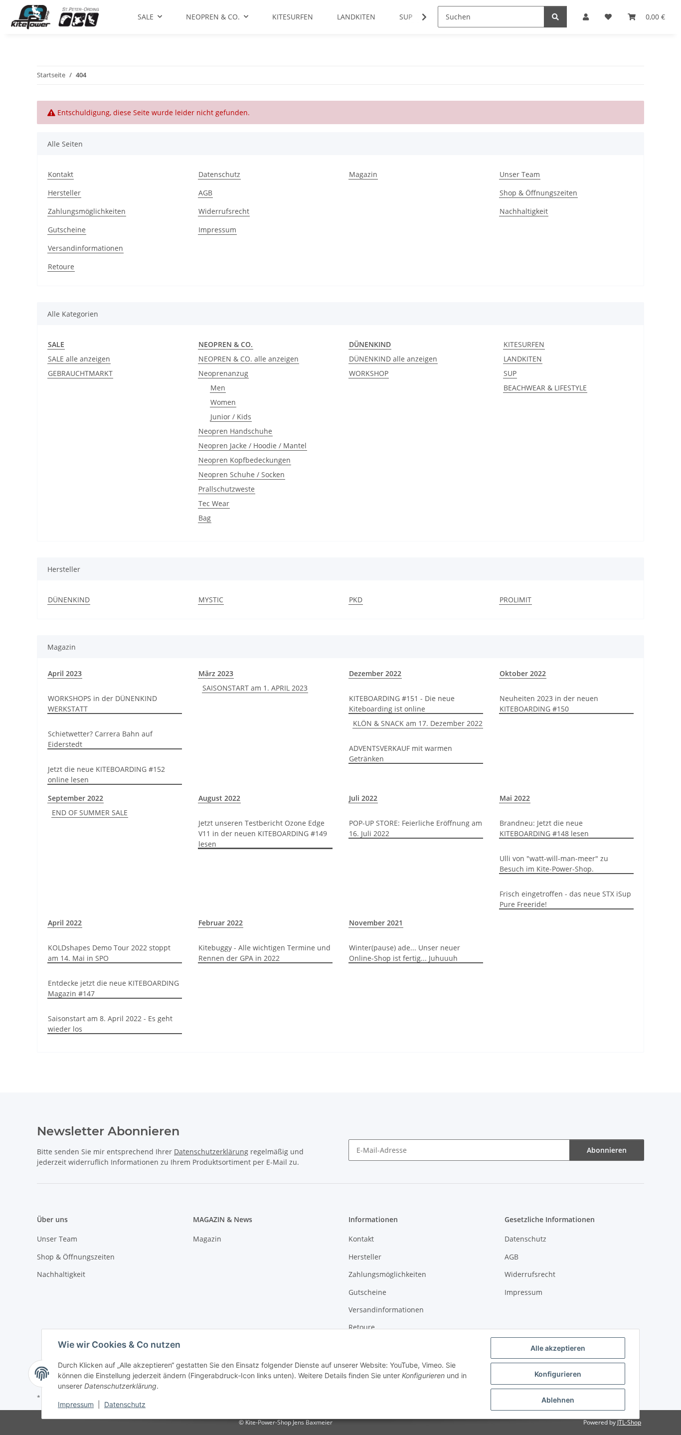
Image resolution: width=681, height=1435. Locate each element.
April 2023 (65, 673)
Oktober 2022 (523, 673)
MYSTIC (210, 599)
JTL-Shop (629, 1422)
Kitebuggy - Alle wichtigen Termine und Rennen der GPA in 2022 (264, 953)
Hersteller (64, 192)
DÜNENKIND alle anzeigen (393, 358)
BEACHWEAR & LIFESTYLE (545, 387)
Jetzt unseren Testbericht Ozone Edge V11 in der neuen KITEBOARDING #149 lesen (262, 833)
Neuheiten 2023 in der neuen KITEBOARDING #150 (549, 704)
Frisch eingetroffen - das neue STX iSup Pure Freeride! (565, 899)
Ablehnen (557, 1400)
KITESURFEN (524, 344)
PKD (355, 599)
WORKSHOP (368, 373)
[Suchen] (555, 16)
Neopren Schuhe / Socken (241, 474)
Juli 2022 (363, 798)
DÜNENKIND (69, 599)
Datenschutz (125, 1404)
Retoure (61, 266)
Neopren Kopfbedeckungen (244, 460)
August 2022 (219, 798)
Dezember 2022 (375, 673)
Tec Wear (213, 503)
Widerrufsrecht (223, 211)
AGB (205, 192)
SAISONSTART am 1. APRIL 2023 (255, 688)
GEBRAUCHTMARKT (80, 373)
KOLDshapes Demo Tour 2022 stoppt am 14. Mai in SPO (109, 953)
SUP (510, 373)
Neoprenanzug (223, 373)
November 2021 (376, 922)
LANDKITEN (523, 358)
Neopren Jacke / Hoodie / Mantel (252, 445)
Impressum (76, 1404)
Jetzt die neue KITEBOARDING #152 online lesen (106, 774)
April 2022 (65, 922)
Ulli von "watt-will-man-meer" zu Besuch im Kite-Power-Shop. (554, 864)
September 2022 (75, 798)
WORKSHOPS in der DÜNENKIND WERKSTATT (102, 704)
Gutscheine (67, 229)
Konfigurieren (557, 1374)
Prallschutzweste (226, 489)
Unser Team (520, 174)
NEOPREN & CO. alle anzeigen (248, 358)
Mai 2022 (515, 798)
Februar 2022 (220, 922)
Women (223, 402)
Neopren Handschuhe (235, 431)
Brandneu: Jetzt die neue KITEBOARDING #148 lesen (544, 828)
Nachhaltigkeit (524, 211)
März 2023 (215, 673)
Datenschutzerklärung (211, 1151)
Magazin (363, 174)
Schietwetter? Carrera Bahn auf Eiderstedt (100, 739)
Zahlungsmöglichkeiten (87, 211)
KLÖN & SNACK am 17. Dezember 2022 (418, 723)
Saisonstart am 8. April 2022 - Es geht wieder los (110, 1024)
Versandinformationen (85, 248)
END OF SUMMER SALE (90, 812)
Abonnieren (607, 1150)
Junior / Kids (230, 416)
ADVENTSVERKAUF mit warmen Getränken (400, 753)
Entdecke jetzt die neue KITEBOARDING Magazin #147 (113, 988)
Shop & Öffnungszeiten (538, 192)
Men (217, 387)
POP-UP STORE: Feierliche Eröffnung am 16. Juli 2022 (415, 828)
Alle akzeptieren (557, 1348)
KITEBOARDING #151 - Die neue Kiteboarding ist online (402, 704)
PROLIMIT (515, 599)
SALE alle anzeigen (79, 358)
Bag (204, 518)
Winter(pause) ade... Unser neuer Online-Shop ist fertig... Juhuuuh (404, 953)
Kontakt (60, 174)
